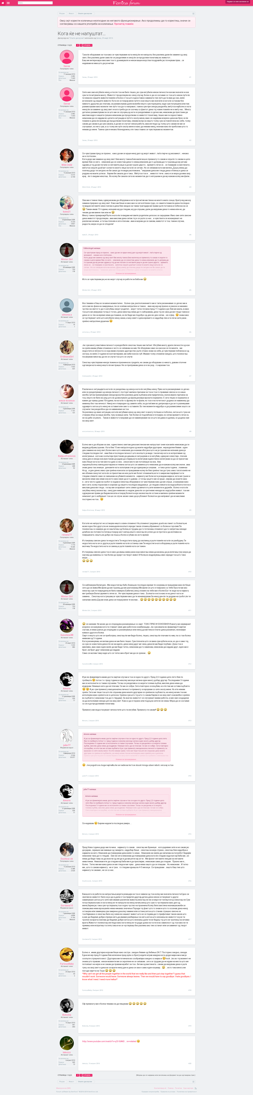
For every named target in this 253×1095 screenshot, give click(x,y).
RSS (196, 1088)
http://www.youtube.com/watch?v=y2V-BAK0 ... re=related (109, 1041)
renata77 (67, 534)
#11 (189, 610)
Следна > (88, 45)
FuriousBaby (67, 963)
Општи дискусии (77, 38)
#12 (189, 664)
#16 (189, 881)
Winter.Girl (67, 259)
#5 (190, 290)
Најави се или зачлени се (238, 2)
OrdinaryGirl (66, 356)
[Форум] (8, 3)
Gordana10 (67, 905)
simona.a (67, 314)
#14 (189, 776)
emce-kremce (67, 400)
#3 (190, 187)
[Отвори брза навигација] (193, 13)
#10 (189, 572)
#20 (189, 1063)
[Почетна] (2, 3)
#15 (189, 834)
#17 (189, 939)
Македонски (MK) (63, 1088)
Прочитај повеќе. (124, 23)
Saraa (98, 38)
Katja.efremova (66, 456)
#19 (189, 1026)
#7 (190, 376)
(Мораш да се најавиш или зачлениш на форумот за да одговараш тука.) (165, 1075)
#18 (189, 990)
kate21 (67, 211)
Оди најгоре (188, 1088)
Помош (170, 1088)
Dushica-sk (67, 858)
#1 (190, 77)
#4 (190, 235)
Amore (67, 688)
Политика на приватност (187, 1092)
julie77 (66, 745)
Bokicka (66, 1014)
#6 (190, 332)
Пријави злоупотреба (150, 1092)
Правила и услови (167, 1092)
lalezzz (67, 1052)
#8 (190, 431)
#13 (189, 721)
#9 (190, 510)
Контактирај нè (160, 1088)
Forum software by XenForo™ (77, 1092)
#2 (190, 140)
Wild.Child (66, 165)
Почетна (178, 1088)
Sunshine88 (66, 635)
